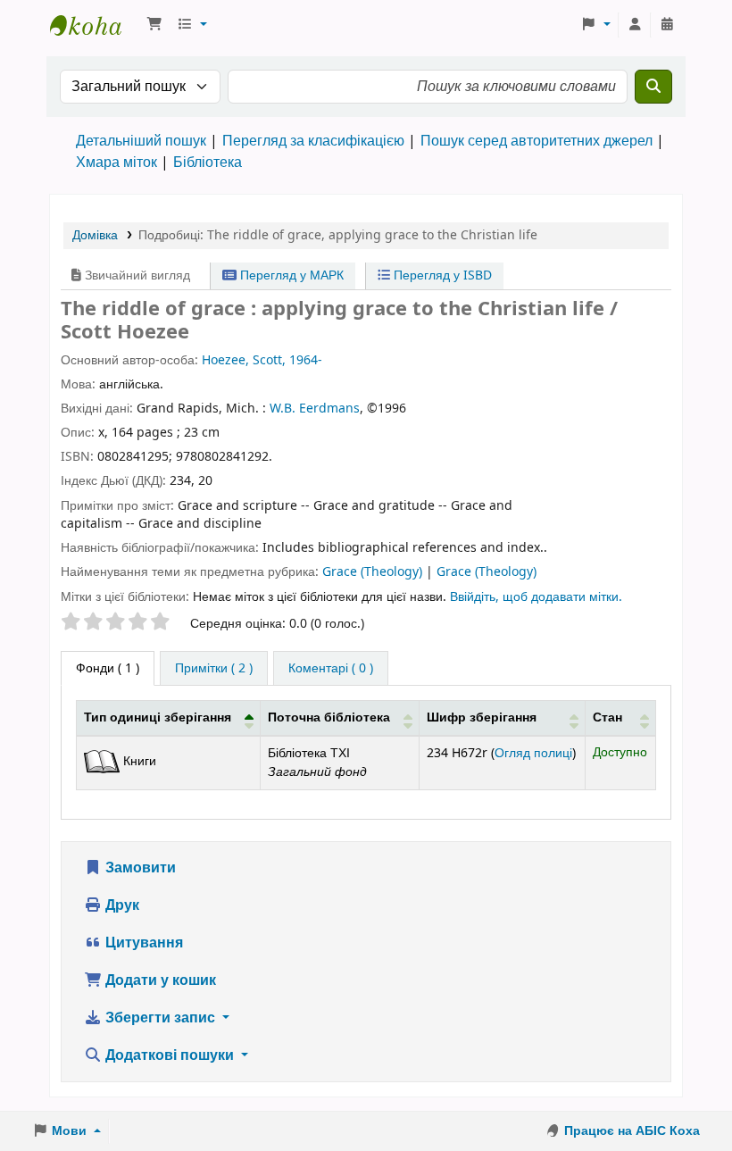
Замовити (139, 868)
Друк (120, 905)
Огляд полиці (533, 753)
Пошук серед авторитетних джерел (536, 141)
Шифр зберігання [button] (482, 717)
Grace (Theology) (374, 572)
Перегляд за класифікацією (313, 141)
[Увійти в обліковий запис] (635, 25)
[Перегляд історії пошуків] (667, 25)
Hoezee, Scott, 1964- (262, 360)
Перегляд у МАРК (290, 275)
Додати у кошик (159, 980)
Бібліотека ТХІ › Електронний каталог (94, 25)
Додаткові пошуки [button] (169, 1055)
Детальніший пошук (141, 141)
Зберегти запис (160, 1018)
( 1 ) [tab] (107, 668)
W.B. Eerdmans (315, 408)
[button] (154, 25)
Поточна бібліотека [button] (329, 717)
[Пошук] (653, 87)
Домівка (95, 235)
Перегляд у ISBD (441, 275)
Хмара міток (116, 162)
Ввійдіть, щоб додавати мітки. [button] (536, 597)
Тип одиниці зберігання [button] (157, 717)
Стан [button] (607, 717)
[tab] (214, 669)
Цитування (142, 943)
